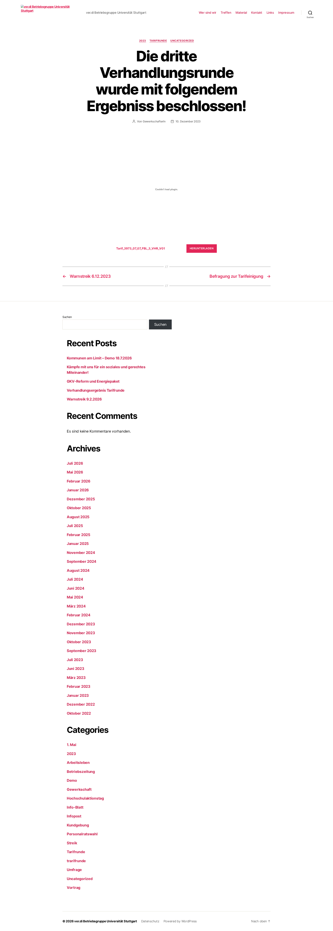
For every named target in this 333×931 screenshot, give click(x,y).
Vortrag (73, 887)
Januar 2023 (78, 695)
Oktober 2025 (79, 508)
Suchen (67, 317)
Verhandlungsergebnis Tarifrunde (96, 390)
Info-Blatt (75, 807)
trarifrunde (76, 861)
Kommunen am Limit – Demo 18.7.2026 (99, 358)
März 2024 (76, 606)
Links (270, 12)
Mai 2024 (75, 597)
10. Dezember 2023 (188, 121)
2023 (142, 40)
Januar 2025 (78, 543)
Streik (72, 843)
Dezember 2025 (81, 499)
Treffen (226, 12)
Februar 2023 (78, 686)
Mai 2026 (75, 472)
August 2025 (78, 517)
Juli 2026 (75, 463)
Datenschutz (150, 921)
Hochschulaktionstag (85, 798)
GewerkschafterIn (154, 121)
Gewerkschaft (79, 789)
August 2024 (78, 570)
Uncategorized (182, 40)
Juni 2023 (75, 668)
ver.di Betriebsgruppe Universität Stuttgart (105, 921)
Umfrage (74, 870)
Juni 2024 (75, 588)
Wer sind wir (207, 12)
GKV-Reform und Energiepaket (93, 381)
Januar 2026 (78, 490)
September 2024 (81, 561)
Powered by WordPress (180, 921)
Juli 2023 (75, 660)
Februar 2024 (78, 615)
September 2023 (81, 651)
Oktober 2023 (79, 642)
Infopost (74, 816)
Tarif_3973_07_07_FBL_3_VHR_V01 (140, 248)
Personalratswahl (82, 834)
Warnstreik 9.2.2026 (84, 399)
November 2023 (81, 633)
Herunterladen (202, 248)
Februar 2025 (78, 535)
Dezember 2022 (81, 704)
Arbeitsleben (78, 762)
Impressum (286, 12)
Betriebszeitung (81, 771)
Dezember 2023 (81, 624)
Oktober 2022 (79, 713)
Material (241, 12)
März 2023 (76, 677)
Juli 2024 (75, 579)
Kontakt (256, 12)
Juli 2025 (75, 526)
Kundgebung (78, 825)
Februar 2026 (78, 481)
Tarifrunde (158, 40)
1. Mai (71, 745)
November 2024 (81, 552)
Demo (72, 780)
